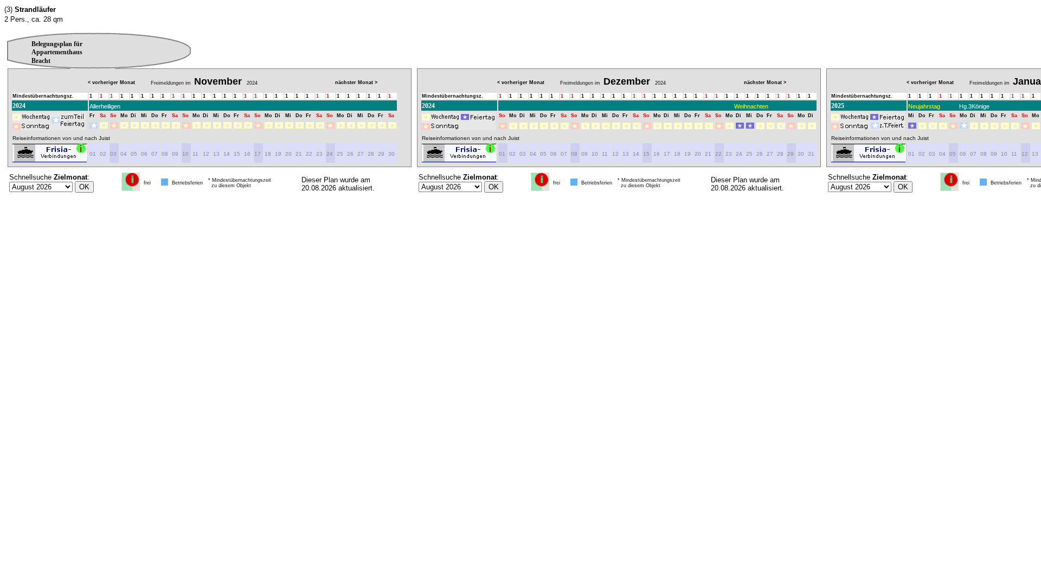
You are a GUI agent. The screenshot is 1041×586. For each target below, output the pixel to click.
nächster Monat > (356, 82)
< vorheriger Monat (111, 82)
